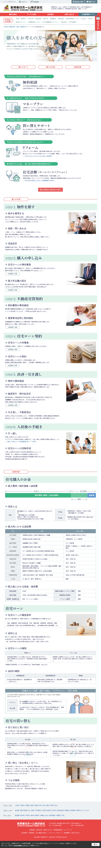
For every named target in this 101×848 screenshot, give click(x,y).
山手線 (44, 810)
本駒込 (28, 805)
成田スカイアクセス (83, 810)
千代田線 (38, 810)
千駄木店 (64, 22)
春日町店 (38, 18)
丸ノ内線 (31, 810)
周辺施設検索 (58, 830)
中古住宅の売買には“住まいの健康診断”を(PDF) (39, 180)
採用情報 (67, 833)
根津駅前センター (34, 22)
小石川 (17, 805)
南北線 (17, 810)
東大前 (22, 815)
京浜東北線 (60, 810)
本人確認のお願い (41, 833)
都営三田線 (24, 810)
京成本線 (73, 810)
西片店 (45, 18)
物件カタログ (48, 830)
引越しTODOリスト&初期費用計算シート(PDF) (21, 441)
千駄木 (22, 805)
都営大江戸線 (51, 810)
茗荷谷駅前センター (72, 18)
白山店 (83, 18)
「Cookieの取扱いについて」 (20, 845)
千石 (40, 805)
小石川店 (30, 18)
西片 (48, 805)
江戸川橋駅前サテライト (50, 22)
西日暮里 (52, 815)
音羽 (52, 805)
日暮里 (58, 815)
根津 (32, 805)
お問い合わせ (75, 833)
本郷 (36, 805)
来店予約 (39, 830)
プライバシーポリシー (55, 833)
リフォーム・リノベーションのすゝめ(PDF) (38, 156)
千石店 (90, 18)
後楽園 (17, 815)
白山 (56, 805)
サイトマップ (68, 830)
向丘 (44, 805)
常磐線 (67, 810)
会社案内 (24, 833)
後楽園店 (53, 18)
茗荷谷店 (61, 18)
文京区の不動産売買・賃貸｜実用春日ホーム (16, 26)
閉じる (96, 844)
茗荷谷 (37, 815)
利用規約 (31, 833)
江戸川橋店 (72, 22)
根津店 (23, 18)
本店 (17, 18)
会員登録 (32, 830)
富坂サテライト (21, 22)
